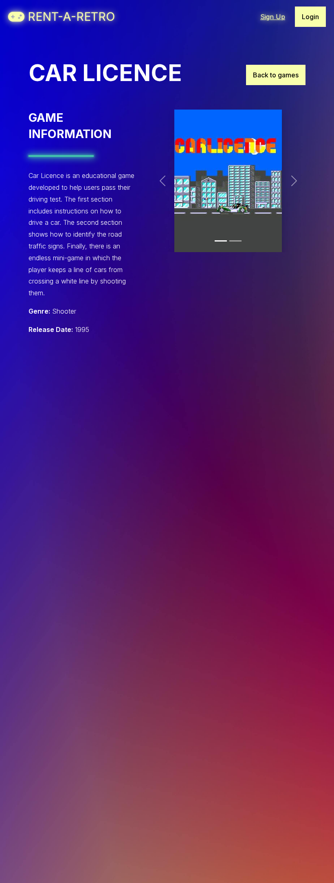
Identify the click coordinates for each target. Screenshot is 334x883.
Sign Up (272, 17)
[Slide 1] (221, 241)
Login (310, 17)
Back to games (276, 75)
